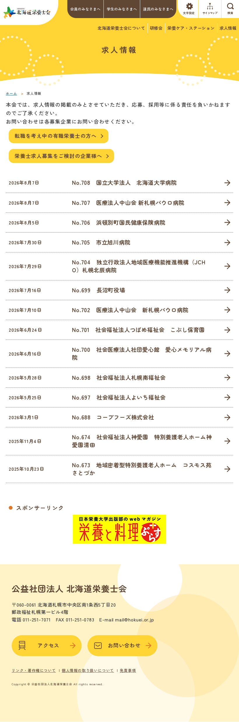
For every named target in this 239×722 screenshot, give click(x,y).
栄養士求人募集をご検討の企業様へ (58, 155)
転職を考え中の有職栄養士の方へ (56, 135)
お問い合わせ (124, 645)
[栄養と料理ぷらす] (119, 540)
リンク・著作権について (34, 670)
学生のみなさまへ (122, 9)
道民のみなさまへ (158, 9)
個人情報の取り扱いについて (88, 670)
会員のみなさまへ (85, 9)
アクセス (48, 645)
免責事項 (128, 670)
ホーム (11, 93)
